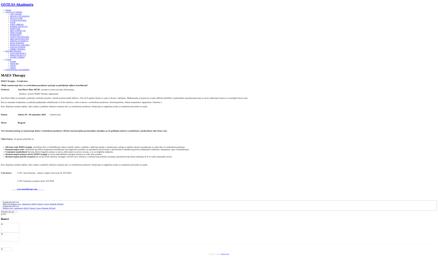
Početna (8, 10)
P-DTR (12, 22)
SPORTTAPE (15, 29)
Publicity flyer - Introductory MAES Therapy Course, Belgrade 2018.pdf (29, 208)
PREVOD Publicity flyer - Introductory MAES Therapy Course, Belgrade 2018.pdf (33, 204)
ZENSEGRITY (16, 35)
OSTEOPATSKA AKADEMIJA (17, 70)
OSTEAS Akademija (17, 4)
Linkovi (13, 68)
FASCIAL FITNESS (17, 47)
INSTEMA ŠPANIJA (13, 51)
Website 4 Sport (225, 254)
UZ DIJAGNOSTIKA (18, 20)
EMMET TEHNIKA (17, 49)
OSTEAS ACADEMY (13, 12)
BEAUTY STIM (16, 18)
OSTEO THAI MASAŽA (19, 37)
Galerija (13, 66)
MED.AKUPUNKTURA (19, 39)
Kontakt (13, 62)
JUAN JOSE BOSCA (18, 53)
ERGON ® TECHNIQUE (20, 16)
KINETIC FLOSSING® (19, 41)
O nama (8, 59)
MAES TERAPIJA (17, 43)
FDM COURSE (16, 33)
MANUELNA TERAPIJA (20, 45)
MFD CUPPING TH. (18, 31)
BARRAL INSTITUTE (18, 27)
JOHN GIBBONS (16, 24)
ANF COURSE (16, 14)
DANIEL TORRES (17, 57)
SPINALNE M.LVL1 (18, 55)
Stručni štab (14, 64)
